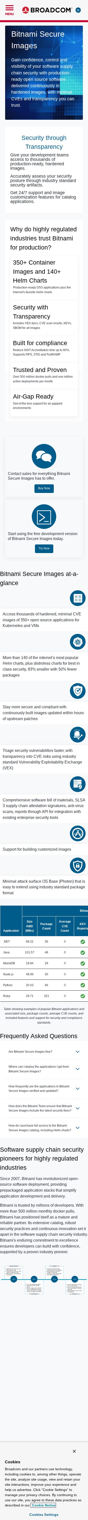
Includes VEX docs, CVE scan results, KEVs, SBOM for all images (42, 325)
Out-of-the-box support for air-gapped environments (37, 406)
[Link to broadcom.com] (47, 10)
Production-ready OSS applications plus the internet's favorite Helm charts (42, 290)
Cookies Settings (43, 1515)
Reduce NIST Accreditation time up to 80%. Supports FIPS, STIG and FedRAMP (41, 352)
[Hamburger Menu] (9, 7)
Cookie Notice (43, 1505)
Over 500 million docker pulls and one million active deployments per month (43, 379)
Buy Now (44, 488)
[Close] (74, 1451)
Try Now (44, 548)
